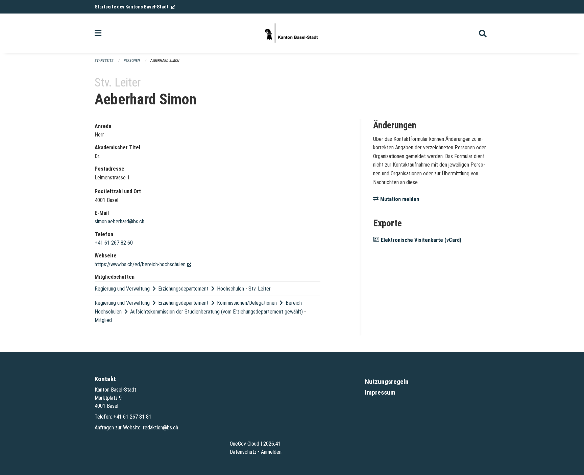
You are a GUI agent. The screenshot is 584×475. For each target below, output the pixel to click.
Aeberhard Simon (164, 60)
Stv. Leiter (259, 288)
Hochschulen (230, 288)
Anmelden (271, 452)
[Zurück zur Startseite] (292, 33)
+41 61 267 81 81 (132, 417)
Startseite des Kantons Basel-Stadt (135, 6)
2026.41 (272, 444)
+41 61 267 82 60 (114, 243)
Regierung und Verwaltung (122, 288)
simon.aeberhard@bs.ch (119, 221)
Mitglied (103, 320)
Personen (132, 60)
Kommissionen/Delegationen (247, 303)
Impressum (380, 392)
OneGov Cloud (244, 444)
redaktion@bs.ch (160, 427)
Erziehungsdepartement (183, 288)
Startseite (104, 60)
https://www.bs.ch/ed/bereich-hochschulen (143, 264)
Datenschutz (243, 452)
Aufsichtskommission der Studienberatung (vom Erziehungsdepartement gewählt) (216, 311)
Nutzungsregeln (387, 381)
